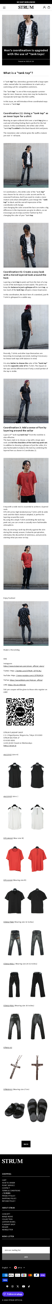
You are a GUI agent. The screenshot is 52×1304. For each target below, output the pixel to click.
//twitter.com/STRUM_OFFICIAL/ (28, 670)
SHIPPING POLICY (9, 1198)
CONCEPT (6, 1214)
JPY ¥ (20, 1267)
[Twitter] (18, 1286)
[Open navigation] (9, 7)
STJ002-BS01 (8, 963)
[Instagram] (12, 1286)
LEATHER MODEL (9, 1222)
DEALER (5, 1227)
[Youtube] (23, 1286)
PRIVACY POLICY (8, 1196)
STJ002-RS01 (8, 1005)
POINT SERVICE (8, 1185)
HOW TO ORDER (8, 1182)
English (5, 1267)
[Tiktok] (29, 1286)
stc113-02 (7, 754)
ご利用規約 (6, 1193)
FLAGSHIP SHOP (8, 1224)
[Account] (44, 7)
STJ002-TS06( (8, 922)
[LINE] (7, 1286)
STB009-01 (7, 1089)
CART (4, 1180)
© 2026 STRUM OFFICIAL (12, 1300)
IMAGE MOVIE (7, 1216)
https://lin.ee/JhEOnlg (17, 684)
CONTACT (6, 1188)
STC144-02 (7, 838)
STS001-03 (7, 1047)
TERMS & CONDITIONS (11, 1190)
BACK (26, 1144)
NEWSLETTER (7, 1229)
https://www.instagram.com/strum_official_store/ (23, 666)
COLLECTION (7, 1219)
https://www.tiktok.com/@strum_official (26, 680)
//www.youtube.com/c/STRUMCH (29, 675)
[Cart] (49, 7)
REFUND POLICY (8, 1201)
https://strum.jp (9, 745)
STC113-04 (7, 880)
